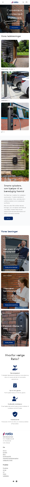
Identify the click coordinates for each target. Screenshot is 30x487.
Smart (4, 474)
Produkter (5, 468)
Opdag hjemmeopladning (11, 305)
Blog (4, 454)
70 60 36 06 (8, 441)
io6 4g (4, 470)
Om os (8, 218)
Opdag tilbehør (9, 342)
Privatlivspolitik (7, 456)
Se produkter (15, 27)
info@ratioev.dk (10, 439)
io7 (2, 132)
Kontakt (5, 452)
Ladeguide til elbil (7, 460)
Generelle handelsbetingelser (10, 458)
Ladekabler (4, 100)
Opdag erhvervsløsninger (11, 267)
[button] (3, 2)
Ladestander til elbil (7, 69)
